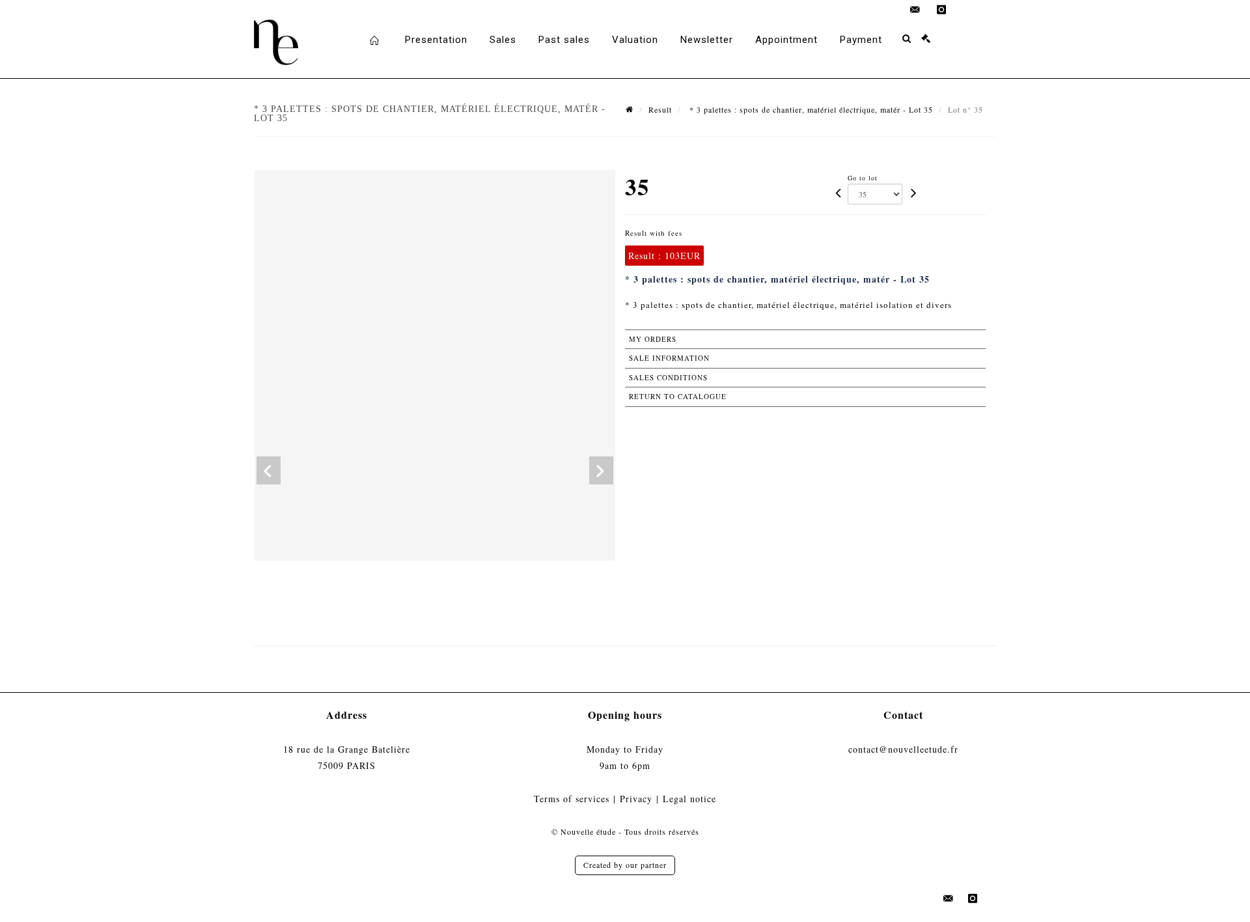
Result (660, 109)
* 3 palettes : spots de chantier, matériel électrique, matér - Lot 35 (810, 109)
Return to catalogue (678, 396)
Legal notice (689, 798)
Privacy (636, 798)
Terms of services (571, 798)
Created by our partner (625, 864)
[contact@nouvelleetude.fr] (915, 10)
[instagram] (941, 10)
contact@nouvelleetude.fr (903, 749)
